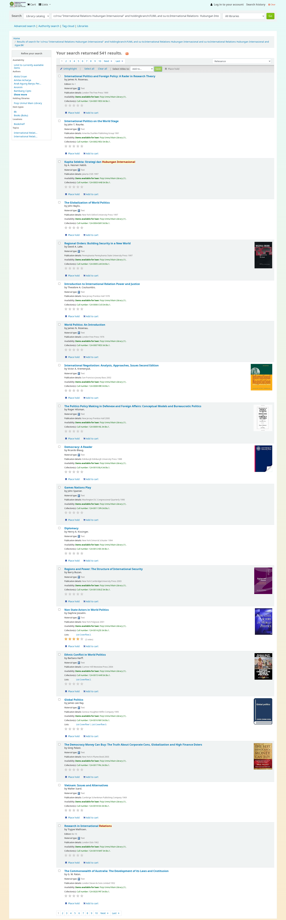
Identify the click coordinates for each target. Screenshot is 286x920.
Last (118, 61)
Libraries (82, 26)
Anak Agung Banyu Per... (27, 83)
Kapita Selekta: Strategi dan (99, 162)
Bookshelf (19, 124)
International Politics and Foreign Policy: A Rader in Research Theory (109, 76)
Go (270, 16)
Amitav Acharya (22, 80)
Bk (15, 112)
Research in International (88, 826)
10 (99, 61)
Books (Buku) (21, 115)
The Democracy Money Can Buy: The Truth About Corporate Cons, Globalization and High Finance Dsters (133, 745)
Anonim (18, 87)
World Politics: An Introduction (84, 325)
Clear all (102, 69)
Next (107, 61)
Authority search (48, 26)
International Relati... (25, 133)
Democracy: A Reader (78, 447)
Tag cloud (68, 26)
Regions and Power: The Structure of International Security (103, 569)
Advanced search (24, 26)
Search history (255, 5)
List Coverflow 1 (83, 724)
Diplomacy (71, 528)
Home (16, 38)
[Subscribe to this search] (127, 53)
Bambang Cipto (22, 91)
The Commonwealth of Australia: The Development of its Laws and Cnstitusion (116, 871)
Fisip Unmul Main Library (17, 4)
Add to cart (91, 113)
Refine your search (31, 53)
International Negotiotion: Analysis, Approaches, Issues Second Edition (111, 365)
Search (17, 16)
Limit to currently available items (29, 66)
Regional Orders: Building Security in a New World (97, 243)
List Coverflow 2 (83, 634)
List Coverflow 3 (99, 724)
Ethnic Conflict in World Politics (85, 655)
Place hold (74, 113)
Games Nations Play (77, 487)
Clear (272, 4)
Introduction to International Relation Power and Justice (102, 284)
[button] (31, 4)
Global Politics (73, 700)
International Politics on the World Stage (91, 121)
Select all (89, 69)
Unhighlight (70, 69)
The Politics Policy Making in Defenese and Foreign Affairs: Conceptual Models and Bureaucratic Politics (132, 406)
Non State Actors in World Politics (86, 610)
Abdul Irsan (20, 76)
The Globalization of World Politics (87, 203)
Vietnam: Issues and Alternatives (86, 785)
